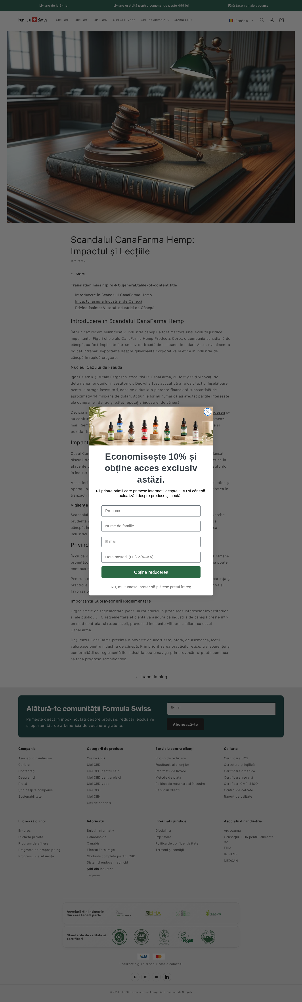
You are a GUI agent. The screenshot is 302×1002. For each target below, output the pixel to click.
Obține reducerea (151, 572)
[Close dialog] (207, 411)
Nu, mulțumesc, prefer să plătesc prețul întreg (151, 587)
